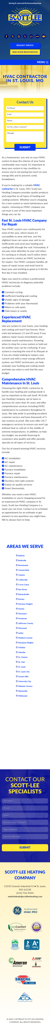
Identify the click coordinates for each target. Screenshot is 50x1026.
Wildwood (22, 696)
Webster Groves (25, 686)
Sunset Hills (23, 677)
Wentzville (22, 691)
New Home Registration (25, 52)
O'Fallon (21, 648)
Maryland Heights (25, 643)
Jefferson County (25, 623)
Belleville (22, 560)
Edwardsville (23, 594)
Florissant (22, 614)
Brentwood (23, 565)
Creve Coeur (23, 585)
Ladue (20, 633)
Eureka (21, 599)
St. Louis (21, 667)
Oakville (21, 652)
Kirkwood (22, 628)
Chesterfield (23, 570)
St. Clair (21, 662)
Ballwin (21, 556)
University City (24, 681)
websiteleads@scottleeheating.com (25, 897)
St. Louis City (23, 672)
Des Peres (22, 590)
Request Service (25, 45)
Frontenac (22, 619)
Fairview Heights (25, 604)
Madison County (25, 638)
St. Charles (23, 657)
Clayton (21, 575)
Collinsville (23, 580)
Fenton (21, 609)
